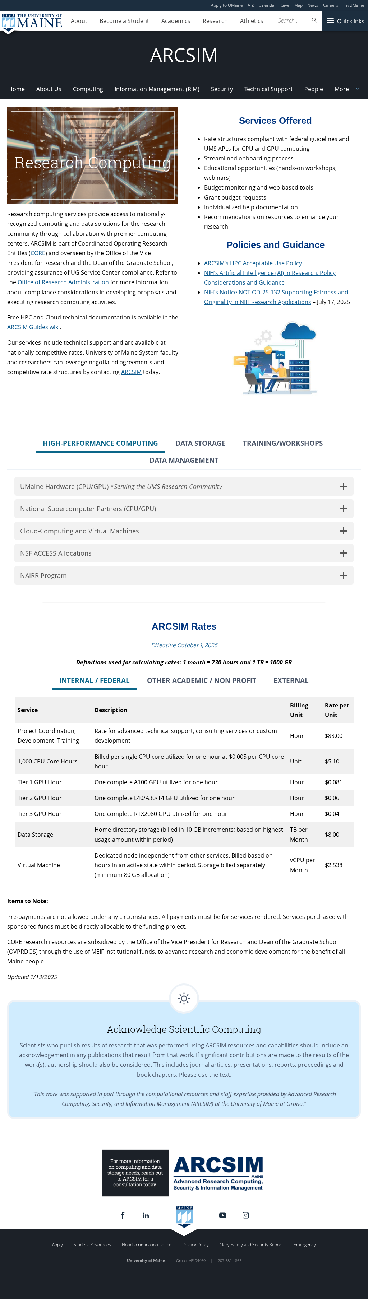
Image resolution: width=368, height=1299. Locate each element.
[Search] (314, 20)
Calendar (267, 5)
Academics (175, 21)
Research (215, 21)
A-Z (251, 5)
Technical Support (268, 89)
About (79, 21)
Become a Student (124, 21)
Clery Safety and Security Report (251, 1245)
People (313, 89)
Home (16, 89)
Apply (57, 1245)
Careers (331, 5)
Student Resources (92, 1245)
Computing (88, 89)
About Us (48, 89)
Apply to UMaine (227, 5)
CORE (38, 253)
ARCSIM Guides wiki (33, 327)
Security (222, 89)
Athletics (251, 21)
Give (285, 5)
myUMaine (353, 5)
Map (298, 5)
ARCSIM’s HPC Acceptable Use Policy (253, 263)
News (312, 5)
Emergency (305, 1245)
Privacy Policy (195, 1245)
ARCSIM (131, 372)
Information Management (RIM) (157, 89)
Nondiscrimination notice (146, 1245)
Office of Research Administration (63, 282)
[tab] (100, 444)
